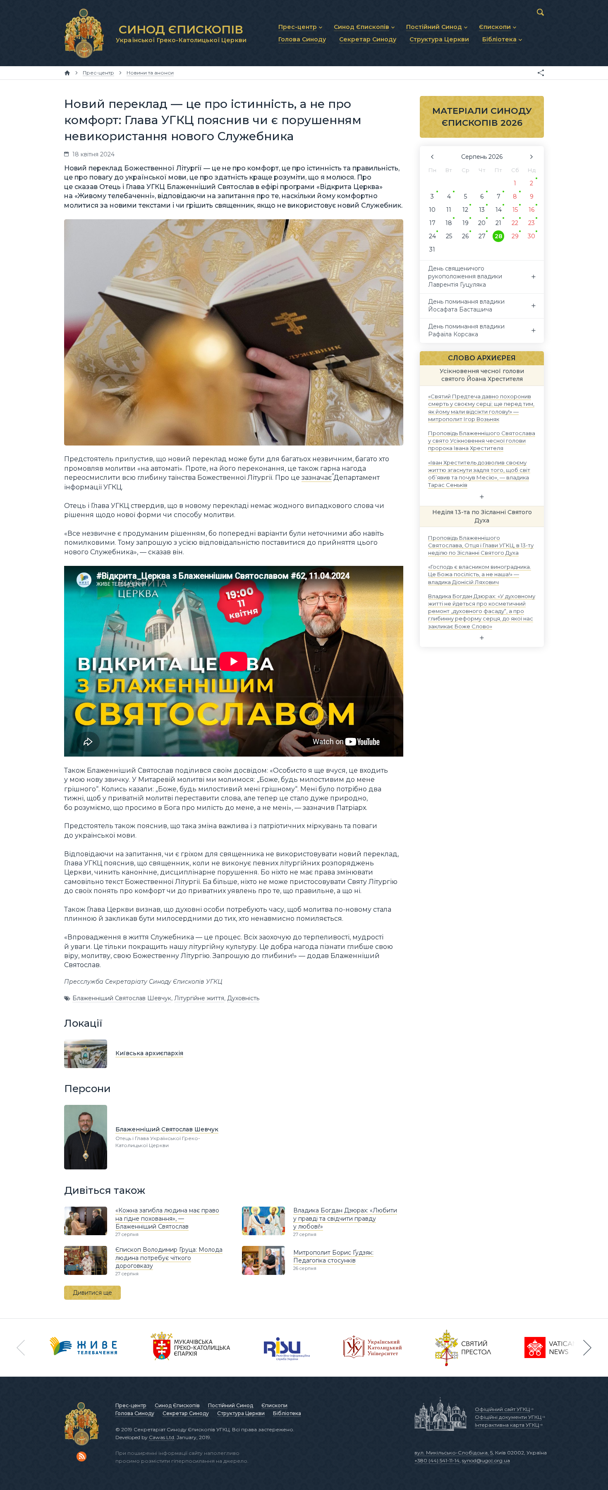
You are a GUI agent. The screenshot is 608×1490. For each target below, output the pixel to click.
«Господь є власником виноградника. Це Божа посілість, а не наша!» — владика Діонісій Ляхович (479, 574)
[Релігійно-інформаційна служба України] (287, 1347)
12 (465, 209)
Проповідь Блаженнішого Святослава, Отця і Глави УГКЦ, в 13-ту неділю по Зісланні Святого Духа (481, 545)
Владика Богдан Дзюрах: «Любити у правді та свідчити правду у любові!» (345, 1218)
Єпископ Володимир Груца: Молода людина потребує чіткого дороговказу (169, 1258)
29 (515, 236)
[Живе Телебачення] (83, 1347)
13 (482, 209)
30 (531, 236)
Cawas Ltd (161, 1437)
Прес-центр (130, 1405)
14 (498, 209)
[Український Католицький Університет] (372, 1347)
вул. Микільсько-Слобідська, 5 (453, 1452)
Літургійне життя (199, 998)
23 (531, 223)
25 (449, 236)
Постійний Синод (230, 1405)
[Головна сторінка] (67, 72)
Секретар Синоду (186, 1413)
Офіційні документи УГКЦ (508, 1417)
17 (432, 223)
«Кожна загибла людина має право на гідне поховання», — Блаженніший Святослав (167, 1218)
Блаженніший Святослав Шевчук (121, 998)
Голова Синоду (134, 1413)
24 (432, 236)
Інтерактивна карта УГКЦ (507, 1425)
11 (448, 209)
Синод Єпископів (177, 1405)
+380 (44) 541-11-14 (437, 1460)
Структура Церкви (241, 1413)
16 (531, 209)
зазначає (317, 477)
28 (499, 236)
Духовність (243, 998)
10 (432, 209)
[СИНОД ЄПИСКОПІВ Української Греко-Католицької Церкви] (84, 33)
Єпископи (274, 1405)
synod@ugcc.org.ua (486, 1460)
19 (465, 223)
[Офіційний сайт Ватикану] (463, 1347)
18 (448, 223)
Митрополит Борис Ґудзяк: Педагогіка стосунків (333, 1257)
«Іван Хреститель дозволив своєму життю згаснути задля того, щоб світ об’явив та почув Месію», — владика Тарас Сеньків (479, 473)
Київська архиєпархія (149, 1053)
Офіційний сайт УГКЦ (502, 1409)
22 (515, 223)
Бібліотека (287, 1413)
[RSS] (81, 1456)
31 (432, 249)
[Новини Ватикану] (550, 1347)
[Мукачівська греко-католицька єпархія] (191, 1347)
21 (498, 223)
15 (515, 209)
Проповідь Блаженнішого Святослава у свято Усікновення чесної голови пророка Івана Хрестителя (481, 440)
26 (465, 236)
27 (482, 236)
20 (482, 223)
